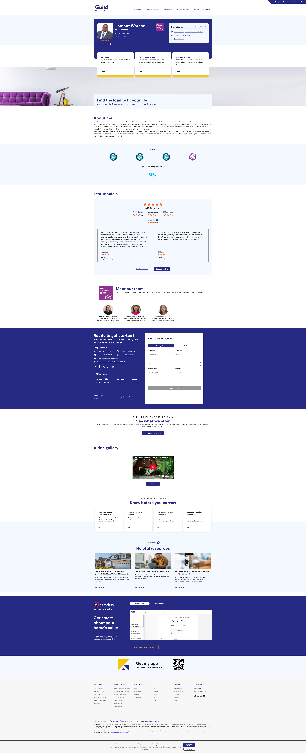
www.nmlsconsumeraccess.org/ (130, 727)
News (155, 697)
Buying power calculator (119, 706)
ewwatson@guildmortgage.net (136, 320)
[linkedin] (95, 367)
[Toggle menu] (143, 9)
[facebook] (99, 367)
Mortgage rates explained (100, 700)
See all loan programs (153, 433)
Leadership (156, 691)
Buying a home (138, 9)
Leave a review (162, 269)
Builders (135, 688)
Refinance (187, 346)
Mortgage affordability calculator (121, 691)
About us (196, 9)
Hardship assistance (178, 691)
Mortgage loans (168, 9)
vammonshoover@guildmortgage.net (108, 320)
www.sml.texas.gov (154, 721)
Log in (278, 2)
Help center (206, 9)
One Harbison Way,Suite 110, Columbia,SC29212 (188, 32)
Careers (155, 700)
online (98, 703)
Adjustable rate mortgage (100, 697)
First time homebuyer (99, 688)
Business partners (138, 684)
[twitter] (104, 367)
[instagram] (108, 367)
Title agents (136, 694)
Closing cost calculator (119, 697)
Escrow (175, 700)
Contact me (174, 388)
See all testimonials (142, 269)
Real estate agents (138, 691)
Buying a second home (99, 691)
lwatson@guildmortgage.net (182, 35)
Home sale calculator (118, 703)
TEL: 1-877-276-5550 (119, 721)
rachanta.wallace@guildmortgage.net (163, 320)
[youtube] (112, 367)
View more (153, 484)
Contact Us (300, 2)
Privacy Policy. (160, 746)
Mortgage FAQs (177, 697)
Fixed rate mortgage (98, 694)
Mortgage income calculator (120, 694)
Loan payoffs (176, 694)
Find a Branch (289, 2)
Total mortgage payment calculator (122, 688)
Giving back (156, 694)
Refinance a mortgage (152, 9)
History (155, 688)
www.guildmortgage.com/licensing (120, 732)
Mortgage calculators (183, 9)
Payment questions (178, 688)
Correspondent (137, 697)
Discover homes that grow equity (144, 647)
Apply (95, 703)
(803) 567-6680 (179, 39)
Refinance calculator (118, 700)
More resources (151, 543)
